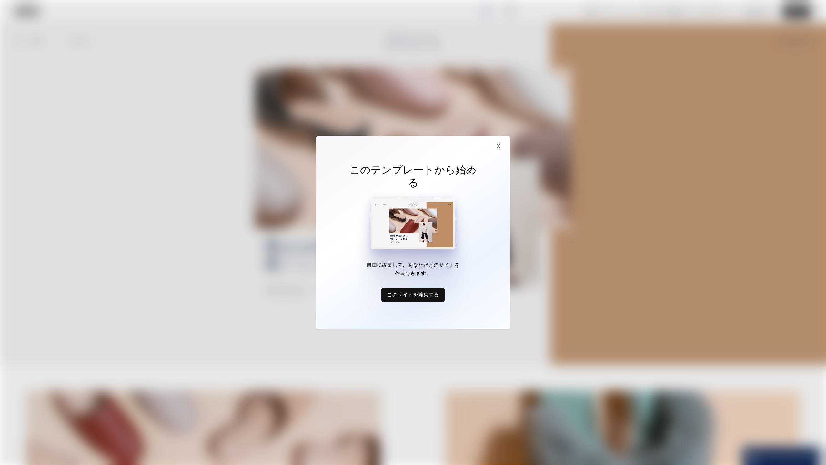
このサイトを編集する (413, 294)
